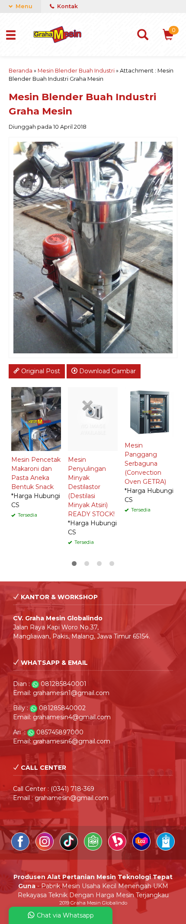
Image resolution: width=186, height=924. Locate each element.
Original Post (39, 371)
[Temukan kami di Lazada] (142, 848)
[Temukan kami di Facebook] (21, 848)
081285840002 (62, 708)
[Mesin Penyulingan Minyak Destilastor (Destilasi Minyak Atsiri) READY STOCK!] (93, 418)
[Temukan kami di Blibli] (166, 848)
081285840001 (64, 684)
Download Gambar (106, 371)
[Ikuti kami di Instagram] (45, 848)
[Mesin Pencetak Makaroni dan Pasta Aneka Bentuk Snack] (36, 418)
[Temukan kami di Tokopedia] (94, 848)
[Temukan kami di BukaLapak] (118, 848)
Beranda (20, 70)
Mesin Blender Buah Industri (76, 70)
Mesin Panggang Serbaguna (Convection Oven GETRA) (145, 463)
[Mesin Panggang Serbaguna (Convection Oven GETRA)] (149, 411)
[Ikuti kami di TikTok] (70, 848)
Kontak (67, 6)
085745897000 (59, 732)
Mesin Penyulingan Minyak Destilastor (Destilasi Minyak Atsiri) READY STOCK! (91, 487)
